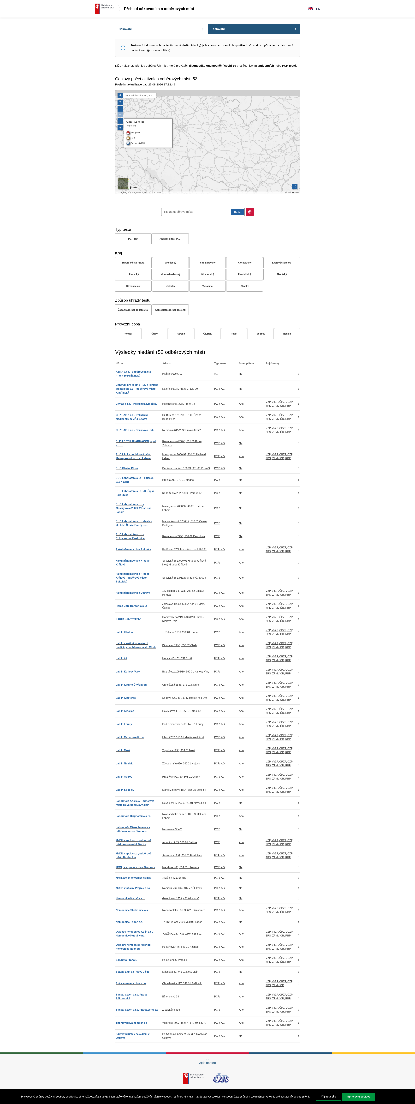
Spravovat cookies (358, 1096)
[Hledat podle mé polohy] (250, 212)
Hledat (237, 212)
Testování (218, 29)
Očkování (125, 29)
